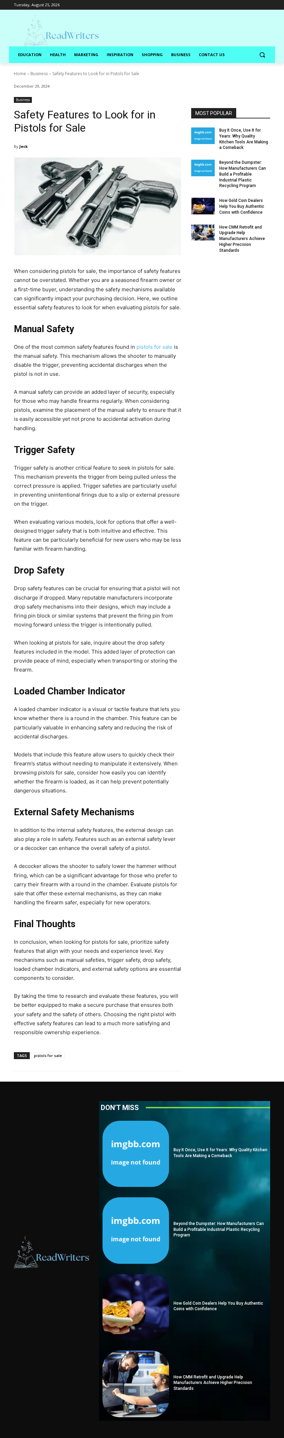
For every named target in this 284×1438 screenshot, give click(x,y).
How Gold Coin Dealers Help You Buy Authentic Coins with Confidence (241, 206)
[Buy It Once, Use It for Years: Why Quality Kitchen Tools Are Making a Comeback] (203, 135)
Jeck (23, 146)
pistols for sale (48, 1055)
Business (39, 74)
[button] (262, 55)
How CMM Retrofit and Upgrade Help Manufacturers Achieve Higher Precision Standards (242, 239)
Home (20, 74)
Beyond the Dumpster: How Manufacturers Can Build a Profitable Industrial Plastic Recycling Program (242, 174)
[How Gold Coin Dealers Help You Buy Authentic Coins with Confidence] (203, 206)
